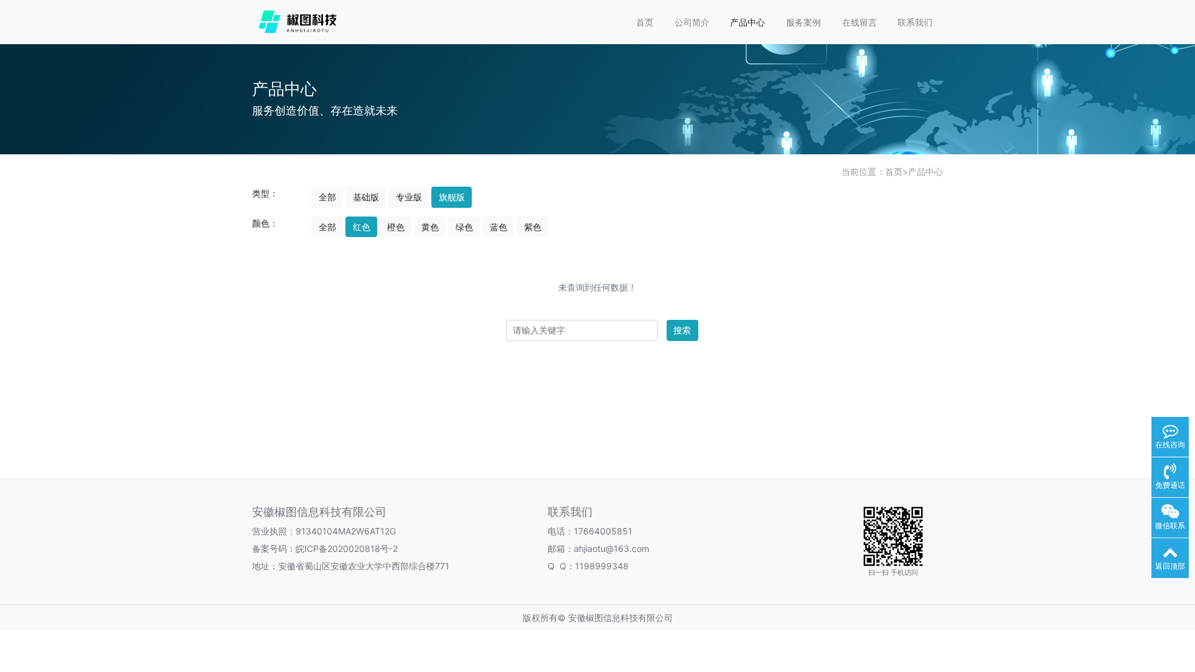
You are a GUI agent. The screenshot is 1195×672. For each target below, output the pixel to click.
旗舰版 (452, 197)
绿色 (464, 227)
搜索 (682, 330)
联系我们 (914, 22)
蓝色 (498, 227)
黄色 (430, 227)
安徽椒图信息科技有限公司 (620, 617)
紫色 (532, 227)
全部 (327, 197)
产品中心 (747, 22)
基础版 (366, 197)
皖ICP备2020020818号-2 (347, 548)
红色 (361, 227)
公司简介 (692, 22)
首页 (645, 22)
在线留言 (859, 22)
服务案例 (803, 22)
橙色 (396, 227)
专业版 (409, 197)
